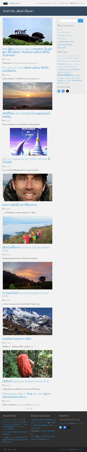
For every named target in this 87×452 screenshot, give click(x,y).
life (63, 60)
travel (64, 67)
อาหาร (64, 80)
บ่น (73, 78)
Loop (67, 61)
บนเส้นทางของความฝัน (16, 338)
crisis (68, 56)
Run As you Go (62, 39)
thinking (59, 67)
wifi (76, 67)
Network (78, 61)
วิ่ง (75, 78)
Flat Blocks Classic (64, 423)
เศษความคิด (67, 83)
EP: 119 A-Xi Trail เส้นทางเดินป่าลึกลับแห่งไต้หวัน (25, 69)
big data (58, 56)
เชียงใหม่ (69, 80)
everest (79, 56)
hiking (64, 58)
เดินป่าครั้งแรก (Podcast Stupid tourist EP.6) (25, 249)
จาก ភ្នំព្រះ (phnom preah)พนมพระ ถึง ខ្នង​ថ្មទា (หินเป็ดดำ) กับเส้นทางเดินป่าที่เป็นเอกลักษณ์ (27, 52)
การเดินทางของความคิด (65, 42)
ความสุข (67, 69)
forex (61, 58)
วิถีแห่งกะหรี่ (61, 48)
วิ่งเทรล (78, 78)
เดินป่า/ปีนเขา (77, 80)
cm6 (65, 56)
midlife (70, 61)
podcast (61, 63)
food (58, 58)
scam (71, 64)
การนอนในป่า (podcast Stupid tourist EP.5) (25, 294)
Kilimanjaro (69, 58)
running (68, 64)
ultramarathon (71, 67)
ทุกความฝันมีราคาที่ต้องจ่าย (19, 204)
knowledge (76, 58)
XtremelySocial (79, 423)
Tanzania (78, 64)
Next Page (30, 409)
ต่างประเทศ (77, 75)
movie (73, 61)
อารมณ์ (60, 80)
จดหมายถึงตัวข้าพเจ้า (64, 45)
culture (72, 56)
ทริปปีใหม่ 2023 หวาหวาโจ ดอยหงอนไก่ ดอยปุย (26, 115)
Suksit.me (14, 3)
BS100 (62, 56)
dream (75, 56)
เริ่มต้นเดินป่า (60, 83)
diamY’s (33, 436)
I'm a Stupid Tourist (63, 32)
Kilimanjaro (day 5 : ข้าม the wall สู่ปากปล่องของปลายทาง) (26, 395)
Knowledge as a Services (65, 35)
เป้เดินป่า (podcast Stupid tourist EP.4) (25, 381)
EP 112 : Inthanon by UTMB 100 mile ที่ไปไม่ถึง (26, 160)
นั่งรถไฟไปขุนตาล (67, 78)
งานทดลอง (59, 72)
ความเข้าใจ (74, 69)
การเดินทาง (60, 69)
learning (59, 61)
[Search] (80, 21)
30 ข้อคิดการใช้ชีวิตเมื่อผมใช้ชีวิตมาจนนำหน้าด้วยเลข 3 (43, 425)
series (74, 64)
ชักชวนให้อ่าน (65, 75)
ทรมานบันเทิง (60, 78)
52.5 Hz (59, 29)
